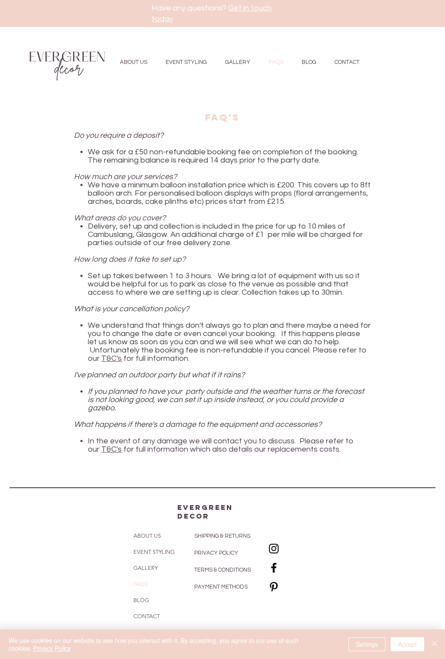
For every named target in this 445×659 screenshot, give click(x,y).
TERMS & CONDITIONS (222, 570)
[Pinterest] (273, 586)
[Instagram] (273, 548)
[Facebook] (273, 567)
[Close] (434, 644)
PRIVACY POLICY (216, 553)
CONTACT (146, 616)
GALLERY (145, 568)
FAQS (140, 584)
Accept (407, 644)
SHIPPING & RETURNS (222, 536)
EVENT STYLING (154, 552)
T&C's (111, 358)
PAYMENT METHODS (221, 587)
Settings (367, 644)
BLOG (141, 600)
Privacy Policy (52, 648)
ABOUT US (147, 536)
